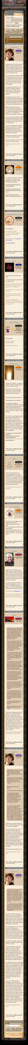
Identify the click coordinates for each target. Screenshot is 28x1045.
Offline (18, 49)
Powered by (10, 1035)
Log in (10, 154)
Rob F (14, 615)
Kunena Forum (16, 1035)
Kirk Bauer (14, 551)
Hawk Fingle (14, 47)
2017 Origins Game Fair (17, 31)
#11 (21, 748)
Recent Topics (18, 11)
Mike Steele (14, 163)
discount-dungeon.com (10, 440)
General (13, 29)
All (6, 11)
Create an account (15, 26)
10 (20, 36)
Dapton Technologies (14, 1043)
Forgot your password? (11, 24)
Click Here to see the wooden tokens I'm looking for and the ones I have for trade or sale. (13, 190)
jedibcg (14, 458)
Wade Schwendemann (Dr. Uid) (14, 214)
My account (14, 8)
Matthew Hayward (14, 363)
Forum (8, 29)
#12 (21, 868)
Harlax (14, 261)
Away (18, 165)
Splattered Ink (22, 1042)
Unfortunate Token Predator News (13, 32)
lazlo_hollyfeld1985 (14, 506)
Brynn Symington (14, 322)
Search (7, 14)
